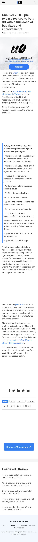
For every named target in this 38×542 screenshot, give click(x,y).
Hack (5, 406)
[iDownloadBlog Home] (19, 2)
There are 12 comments (18, 447)
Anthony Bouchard (9, 33)
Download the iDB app (19, 521)
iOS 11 (19, 406)
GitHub (31, 401)
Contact (13, 525)
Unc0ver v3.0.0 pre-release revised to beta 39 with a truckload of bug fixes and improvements (18, 22)
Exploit (21, 401)
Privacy (32, 525)
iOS (12, 406)
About (5, 525)
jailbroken (19, 304)
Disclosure (23, 525)
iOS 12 (27, 406)
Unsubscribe (19, 528)
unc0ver (16, 73)
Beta (13, 401)
